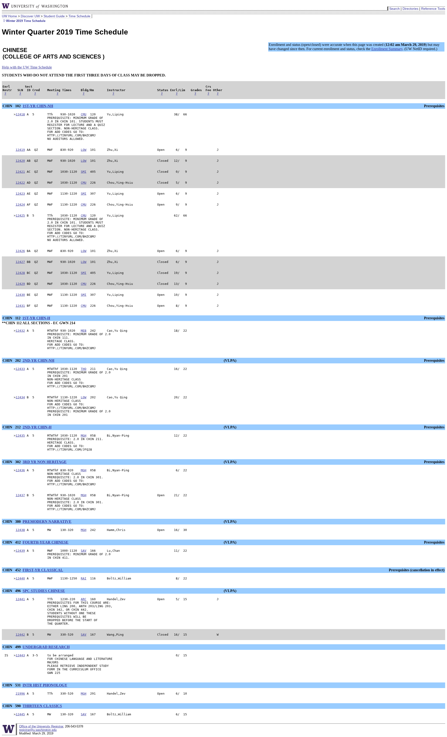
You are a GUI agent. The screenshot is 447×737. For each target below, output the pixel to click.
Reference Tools (433, 8)
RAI (83, 578)
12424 (20, 204)
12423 (20, 193)
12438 (20, 530)
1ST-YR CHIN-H (36, 318)
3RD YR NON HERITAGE (45, 462)
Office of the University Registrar (41, 726)
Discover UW (30, 16)
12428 (20, 273)
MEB (83, 330)
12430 (20, 294)
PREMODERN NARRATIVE (47, 521)
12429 (20, 284)
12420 (20, 160)
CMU (83, 114)
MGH (83, 435)
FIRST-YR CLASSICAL (43, 570)
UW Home (9, 16)
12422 (20, 182)
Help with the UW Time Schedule (27, 67)
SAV (83, 550)
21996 (20, 693)
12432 (20, 330)
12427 (20, 262)
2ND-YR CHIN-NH (38, 360)
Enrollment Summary (387, 49)
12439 (20, 550)
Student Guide (54, 16)
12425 (20, 215)
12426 (20, 251)
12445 (20, 714)
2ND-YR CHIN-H (37, 427)
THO (83, 369)
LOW (83, 150)
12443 (20, 655)
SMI (83, 171)
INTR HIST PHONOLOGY (45, 685)
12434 (20, 397)
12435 (20, 435)
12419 (20, 150)
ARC (83, 599)
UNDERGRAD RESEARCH (46, 647)
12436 (20, 470)
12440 (20, 578)
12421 (20, 171)
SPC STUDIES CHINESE (44, 591)
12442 (20, 634)
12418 (20, 114)
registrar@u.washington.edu (38, 730)
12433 (20, 369)
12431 (20, 305)
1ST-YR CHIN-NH (38, 106)
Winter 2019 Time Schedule (25, 21)
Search (394, 8)
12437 (20, 495)
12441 (20, 599)
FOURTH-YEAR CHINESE (45, 542)
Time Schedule (79, 16)
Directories (410, 8)
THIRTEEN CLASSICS (42, 706)
